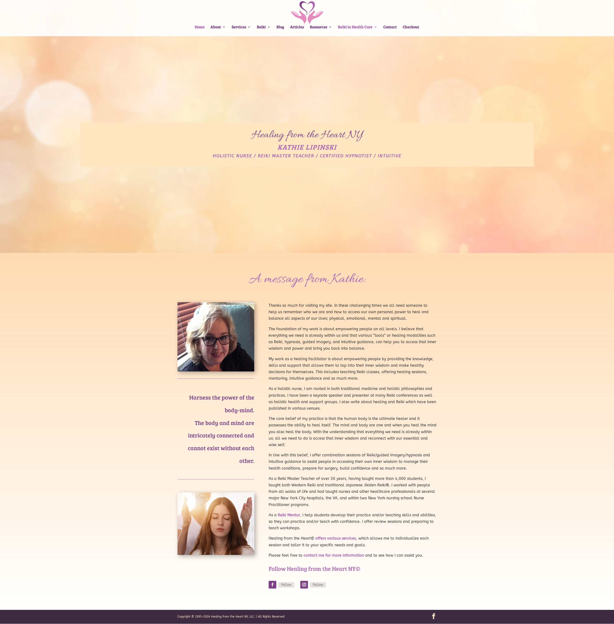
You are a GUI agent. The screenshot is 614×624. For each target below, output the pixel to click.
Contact (390, 27)
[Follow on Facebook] (272, 585)
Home (200, 27)
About (216, 27)
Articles (297, 27)
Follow (286, 585)
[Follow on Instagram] (304, 585)
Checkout (411, 27)
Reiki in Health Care (355, 27)
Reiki (261, 27)
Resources (318, 27)
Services (239, 27)
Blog (280, 27)
